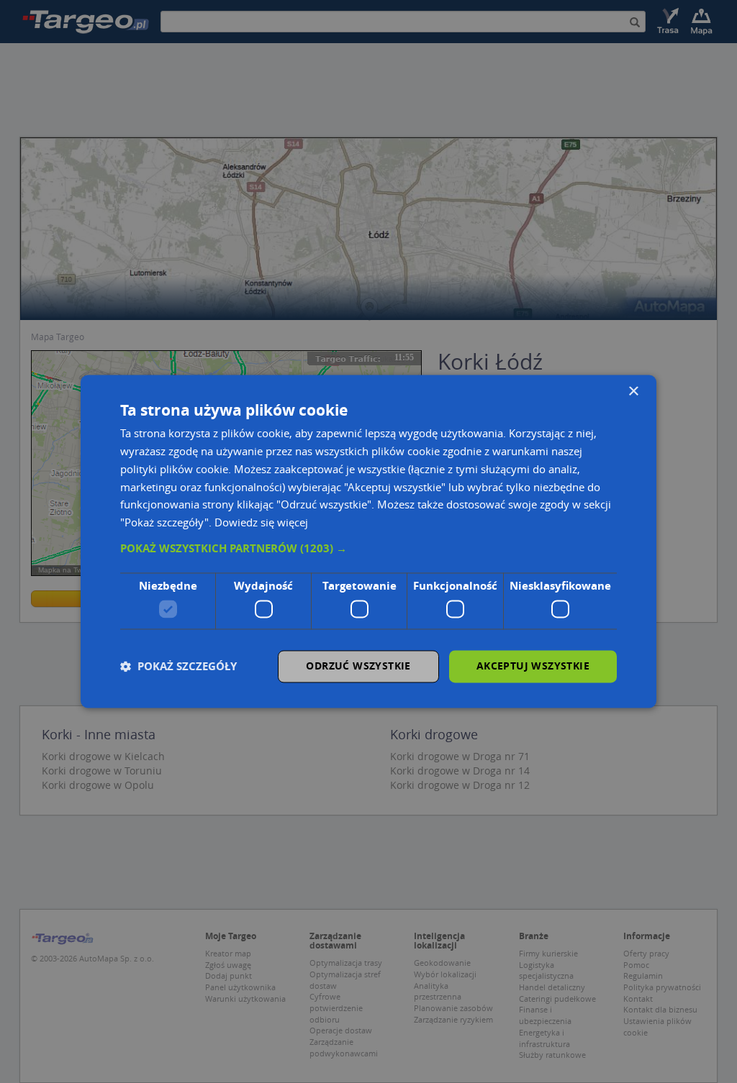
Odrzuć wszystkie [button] (358, 666)
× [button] (633, 391)
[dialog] (368, 541)
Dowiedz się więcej (261, 523)
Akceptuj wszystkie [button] (532, 666)
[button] (368, 548)
